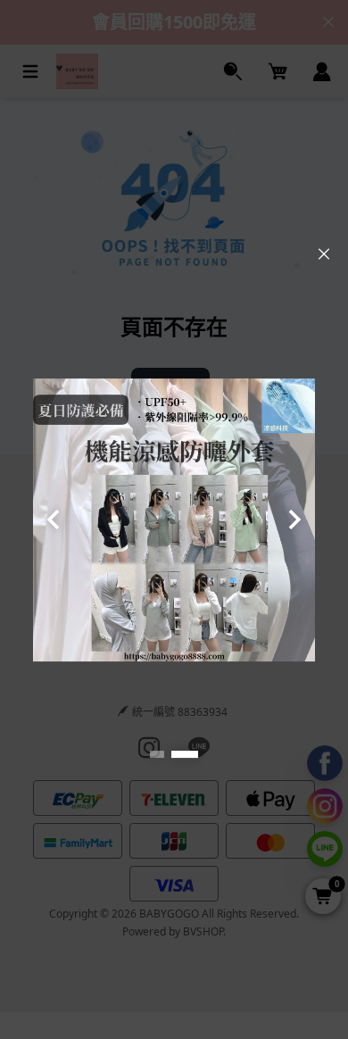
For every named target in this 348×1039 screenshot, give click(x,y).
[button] (157, 754)
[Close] (324, 254)
